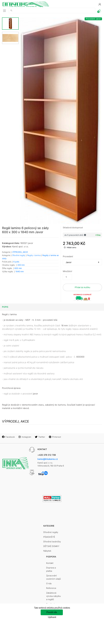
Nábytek (47, 551)
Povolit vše (51, 612)
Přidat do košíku (82, 287)
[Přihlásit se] (99, 4)
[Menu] (4, 10)
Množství (67, 271)
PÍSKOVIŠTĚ (49, 537)
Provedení (68, 256)
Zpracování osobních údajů (53, 577)
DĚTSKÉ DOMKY (51, 546)
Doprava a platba (51, 569)
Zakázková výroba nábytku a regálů (53, 596)
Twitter (41, 437)
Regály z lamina (34, 255)
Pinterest (56, 437)
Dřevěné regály (18, 255)
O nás (49, 583)
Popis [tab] (5, 307)
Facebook (10, 437)
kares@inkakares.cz (48, 459)
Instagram (26, 437)
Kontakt (49, 563)
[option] (60, 120)
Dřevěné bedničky (52, 541)
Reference (51, 588)
